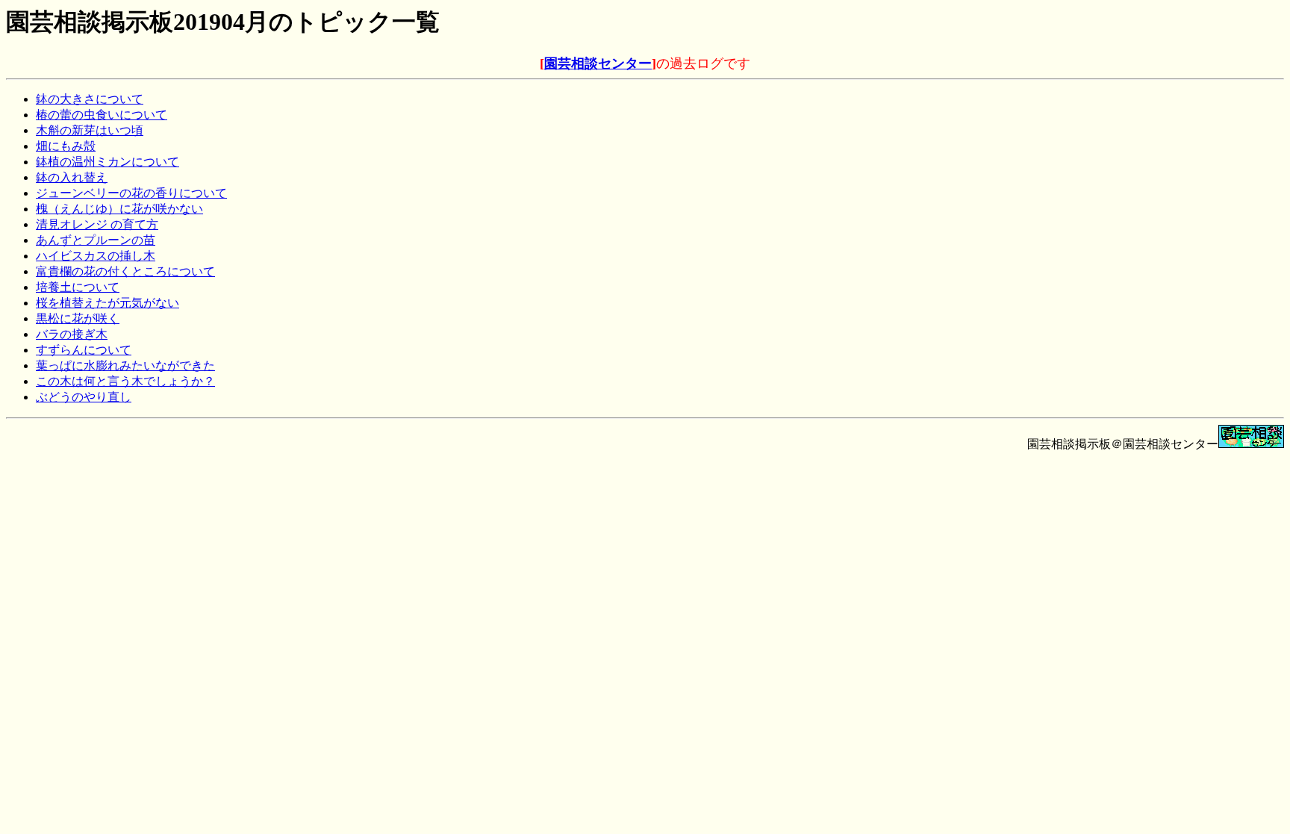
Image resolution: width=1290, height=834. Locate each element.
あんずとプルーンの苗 (95, 240)
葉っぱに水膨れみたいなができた (125, 365)
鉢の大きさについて (89, 99)
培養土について (77, 287)
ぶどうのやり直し (83, 396)
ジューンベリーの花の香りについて (131, 193)
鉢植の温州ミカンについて (107, 161)
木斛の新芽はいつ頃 (89, 130)
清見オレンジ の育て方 (97, 224)
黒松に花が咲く (77, 318)
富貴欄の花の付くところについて (125, 271)
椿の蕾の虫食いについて (101, 114)
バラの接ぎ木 (72, 334)
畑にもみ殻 (66, 146)
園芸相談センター (598, 63)
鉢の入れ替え (72, 177)
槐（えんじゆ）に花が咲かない (119, 208)
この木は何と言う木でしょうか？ (125, 381)
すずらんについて (83, 349)
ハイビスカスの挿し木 (95, 255)
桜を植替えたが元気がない (107, 302)
